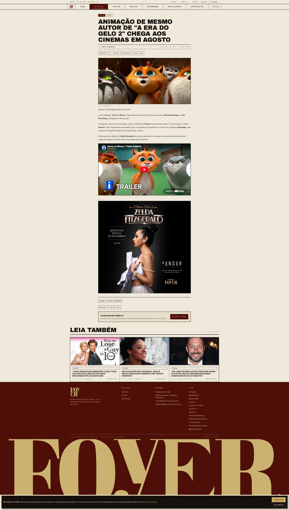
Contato (192, 402)
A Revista (192, 392)
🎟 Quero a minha (179, 316)
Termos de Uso (194, 422)
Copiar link (138, 53)
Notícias (98, 6)
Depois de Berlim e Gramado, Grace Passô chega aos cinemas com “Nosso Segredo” (142, 374)
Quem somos (194, 399)
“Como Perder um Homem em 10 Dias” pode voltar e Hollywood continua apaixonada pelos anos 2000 (94, 374)
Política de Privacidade (149, 502)
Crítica (116, 6)
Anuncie (204, 2)
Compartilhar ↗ (112, 379)
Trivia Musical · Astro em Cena (166, 401)
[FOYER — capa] (72, 6)
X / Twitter (114, 53)
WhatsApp (103, 53)
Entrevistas (197, 6)
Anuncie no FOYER (196, 405)
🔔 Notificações (195, 429)
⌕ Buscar (215, 6)
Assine (195, 2)
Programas (153, 6)
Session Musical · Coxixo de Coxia (168, 404)
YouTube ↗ (174, 2)
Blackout (214, 2)
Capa (82, 6)
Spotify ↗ (185, 2)
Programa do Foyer (162, 392)
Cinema (101, 15)
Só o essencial (279, 505)
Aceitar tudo (279, 500)
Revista (134, 6)
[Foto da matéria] (95, 351)
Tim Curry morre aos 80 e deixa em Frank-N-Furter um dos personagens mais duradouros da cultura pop (193, 374)
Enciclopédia (175, 6)
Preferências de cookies (198, 426)
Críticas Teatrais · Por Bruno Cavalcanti (166, 396)
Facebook (126, 53)
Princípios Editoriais (196, 415)
